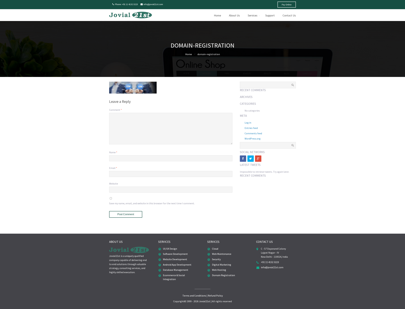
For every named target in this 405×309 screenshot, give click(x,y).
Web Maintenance (221, 253)
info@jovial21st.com (153, 4)
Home (217, 15)
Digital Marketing (221, 264)
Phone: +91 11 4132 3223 (126, 4)
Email (113, 168)
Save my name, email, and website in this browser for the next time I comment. (152, 203)
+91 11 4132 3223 (270, 262)
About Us (234, 15)
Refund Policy (215, 295)
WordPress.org (253, 138)
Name (113, 152)
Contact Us (289, 15)
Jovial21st (204, 301)
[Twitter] (250, 158)
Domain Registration (223, 275)
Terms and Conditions (194, 295)
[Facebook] (243, 158)
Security (216, 259)
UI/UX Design (170, 248)
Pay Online (287, 4)
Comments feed (253, 133)
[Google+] (258, 158)
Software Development (175, 253)
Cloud (215, 248)
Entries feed (251, 128)
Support (270, 15)
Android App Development (177, 264)
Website (113, 183)
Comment (115, 109)
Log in (248, 122)
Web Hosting (219, 269)
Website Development (175, 259)
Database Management (175, 269)
